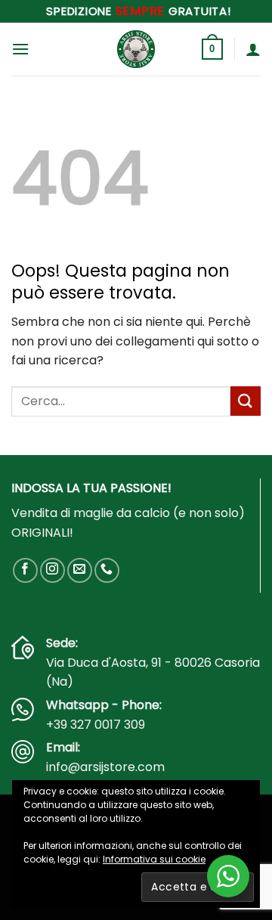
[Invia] (245, 401)
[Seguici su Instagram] (52, 570)
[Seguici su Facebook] (25, 570)
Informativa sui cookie (154, 859)
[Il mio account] (253, 49)
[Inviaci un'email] (79, 570)
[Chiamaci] (106, 570)
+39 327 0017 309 (95, 724)
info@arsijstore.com (105, 767)
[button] (20, 48)
